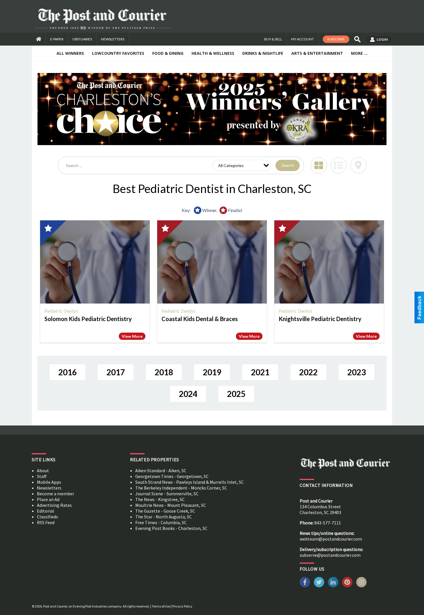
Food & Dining (167, 53)
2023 (356, 372)
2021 (260, 372)
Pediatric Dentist (61, 311)
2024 (188, 394)
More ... (359, 53)
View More (132, 336)
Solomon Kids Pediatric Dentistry (88, 318)
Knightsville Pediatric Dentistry (320, 318)
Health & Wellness (213, 53)
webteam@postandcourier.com (331, 539)
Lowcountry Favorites (118, 53)
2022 (308, 372)
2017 (115, 372)
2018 (164, 372)
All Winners (70, 53)
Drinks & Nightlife (262, 53)
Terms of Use (161, 606)
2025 (236, 394)
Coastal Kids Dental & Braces (200, 318)
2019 (212, 372)
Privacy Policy (182, 606)
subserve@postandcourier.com (330, 555)
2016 (67, 372)
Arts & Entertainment (317, 53)
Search (288, 165)
